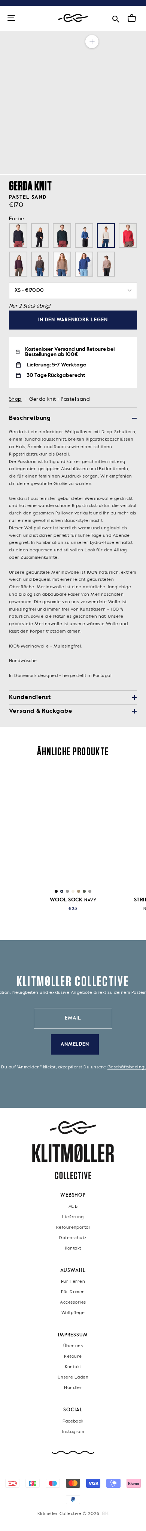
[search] (115, 18)
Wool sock (73, 899)
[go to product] (73, 826)
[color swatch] (56, 891)
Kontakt (73, 1248)
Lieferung (72, 1217)
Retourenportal (73, 1227)
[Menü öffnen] (11, 18)
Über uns (73, 1346)
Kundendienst (30, 697)
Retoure (73, 1357)
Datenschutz (72, 1238)
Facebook (73, 1421)
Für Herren (73, 1281)
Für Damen (73, 1292)
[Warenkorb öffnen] (131, 18)
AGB (73, 1206)
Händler (73, 1388)
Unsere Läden (73, 1378)
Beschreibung (30, 418)
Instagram (73, 1432)
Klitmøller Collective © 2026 (68, 1514)
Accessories (73, 1302)
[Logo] (73, 18)
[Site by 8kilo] (105, 1513)
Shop (15, 399)
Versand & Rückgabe (40, 711)
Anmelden (75, 1044)
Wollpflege (73, 1313)
